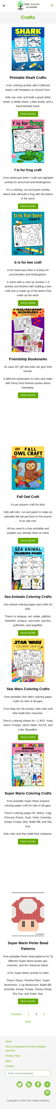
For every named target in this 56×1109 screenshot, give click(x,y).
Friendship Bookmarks (28, 359)
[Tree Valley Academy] (28, 6)
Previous (16, 1014)
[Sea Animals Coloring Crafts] (28, 569)
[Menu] (4, 5)
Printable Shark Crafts (28, 78)
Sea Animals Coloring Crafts (28, 597)
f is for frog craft (28, 170)
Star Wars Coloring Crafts (28, 689)
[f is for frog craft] (28, 143)
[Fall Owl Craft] (28, 469)
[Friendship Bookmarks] (28, 332)
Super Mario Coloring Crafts (28, 793)
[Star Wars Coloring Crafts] (28, 662)
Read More (29, 114)
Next (28, 1021)
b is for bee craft (28, 262)
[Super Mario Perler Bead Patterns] (28, 916)
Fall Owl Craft (28, 497)
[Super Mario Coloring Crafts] (28, 766)
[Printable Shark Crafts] (28, 50)
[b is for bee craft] (28, 235)
